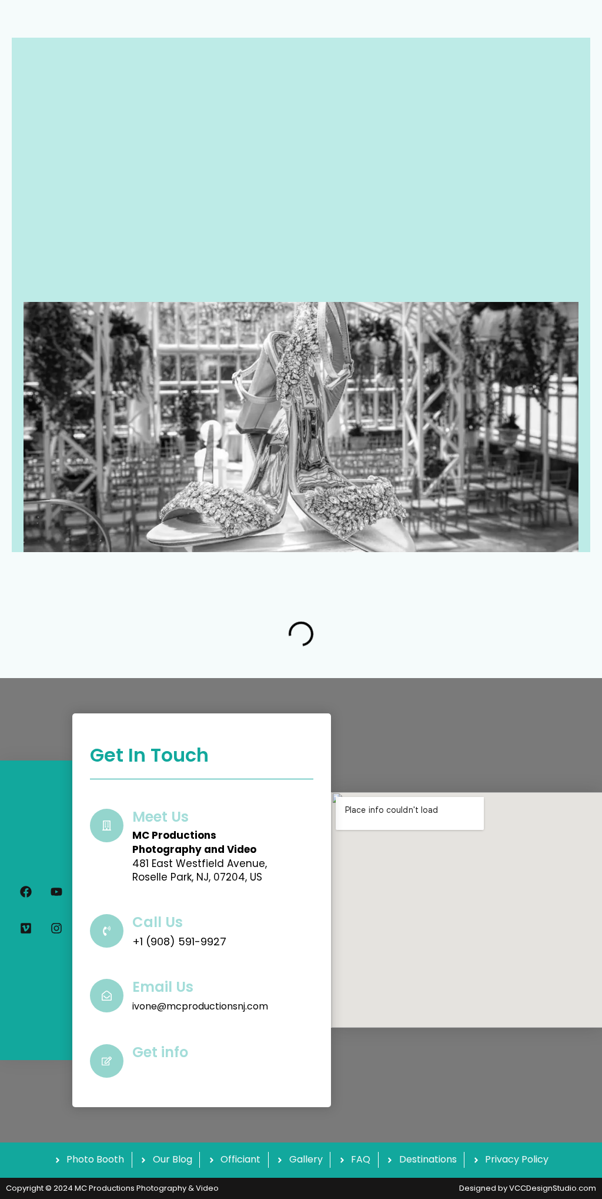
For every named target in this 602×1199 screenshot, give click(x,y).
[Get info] (106, 1061)
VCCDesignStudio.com (552, 1188)
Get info (160, 1052)
